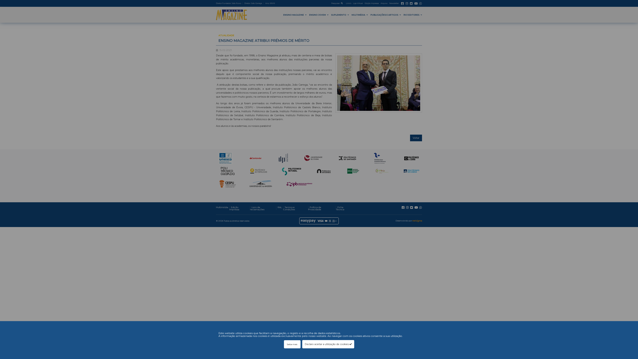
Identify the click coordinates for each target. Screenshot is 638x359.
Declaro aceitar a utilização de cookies (327, 344)
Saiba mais (292, 344)
